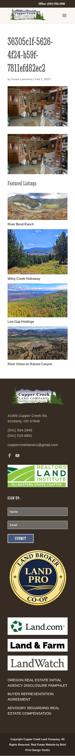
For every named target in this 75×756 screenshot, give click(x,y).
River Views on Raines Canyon (30, 364)
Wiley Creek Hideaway (24, 278)
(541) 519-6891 (20, 436)
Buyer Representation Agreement (31, 696)
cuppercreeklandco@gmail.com (33, 445)
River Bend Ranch (21, 224)
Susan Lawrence (22, 79)
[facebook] (10, 456)
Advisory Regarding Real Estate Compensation (33, 710)
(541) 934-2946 (20, 430)
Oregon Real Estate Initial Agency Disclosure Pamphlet (37, 683)
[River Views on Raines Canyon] (38, 358)
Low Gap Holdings (21, 321)
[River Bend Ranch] (38, 219)
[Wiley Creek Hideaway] (38, 273)
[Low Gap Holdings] (38, 316)
